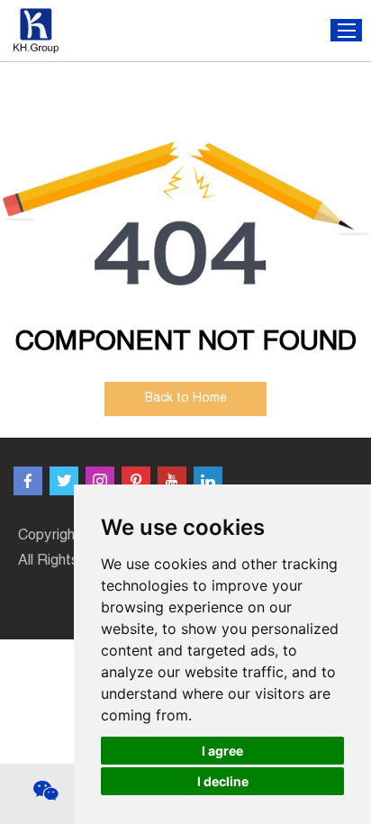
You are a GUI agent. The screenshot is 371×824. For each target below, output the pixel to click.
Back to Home (186, 399)
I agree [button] (222, 750)
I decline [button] (223, 781)
